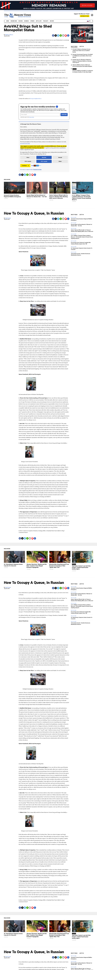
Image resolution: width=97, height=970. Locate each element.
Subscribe (64, 114)
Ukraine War (14, 21)
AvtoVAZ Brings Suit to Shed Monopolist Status (28, 28)
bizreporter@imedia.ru (35, 98)
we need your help (25, 143)
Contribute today (85, 16)
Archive (52, 21)
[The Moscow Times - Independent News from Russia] (17, 15)
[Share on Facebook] (53, 35)
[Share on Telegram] (58, 35)
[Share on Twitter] (56, 35)
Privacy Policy (31, 117)
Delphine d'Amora (9, 34)
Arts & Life (39, 21)
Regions (20, 21)
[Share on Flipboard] (66, 35)
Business (26, 21)
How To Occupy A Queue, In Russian (34, 213)
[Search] (92, 21)
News (7, 21)
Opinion (32, 21)
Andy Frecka (8, 218)
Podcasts (45, 21)
